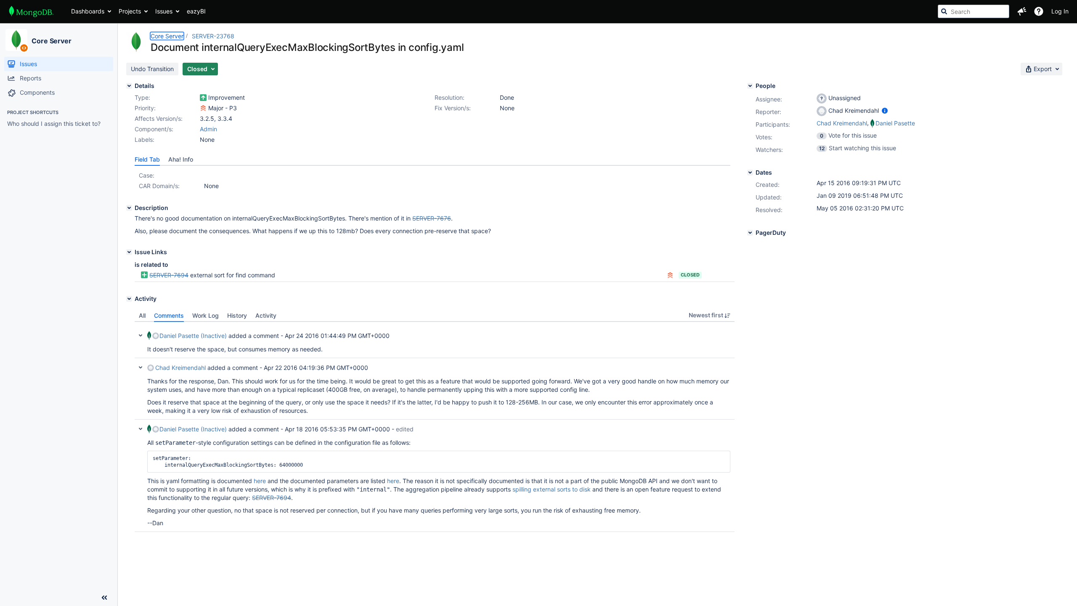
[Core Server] (16, 40)
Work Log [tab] (205, 315)
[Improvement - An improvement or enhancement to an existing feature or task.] (203, 97)
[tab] (147, 159)
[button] (1022, 11)
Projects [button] (130, 11)
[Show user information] (884, 110)
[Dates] (750, 172)
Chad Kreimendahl (180, 367)
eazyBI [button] (196, 11)
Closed (690, 275)
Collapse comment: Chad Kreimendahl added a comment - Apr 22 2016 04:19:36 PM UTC (140, 367)
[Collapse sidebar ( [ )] (104, 597)
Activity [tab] (265, 315)
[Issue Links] (129, 252)
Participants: (773, 124)
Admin (208, 129)
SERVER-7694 (168, 275)
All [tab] (142, 315)
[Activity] (129, 299)
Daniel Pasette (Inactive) (193, 335)
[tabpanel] (435, 427)
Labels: (144, 139)
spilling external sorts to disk (551, 489)
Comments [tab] (169, 315)
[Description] (129, 208)
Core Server (52, 40)
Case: (146, 175)
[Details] (129, 86)
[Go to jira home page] (31, 11)
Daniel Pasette (895, 123)
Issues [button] (163, 11)
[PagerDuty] (750, 233)
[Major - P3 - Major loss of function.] (203, 108)
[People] (750, 86)
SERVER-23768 (213, 36)
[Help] (1038, 11)
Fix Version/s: (453, 108)
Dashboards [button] (87, 11)
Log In (1060, 11)
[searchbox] (973, 11)
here (260, 480)
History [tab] (237, 315)
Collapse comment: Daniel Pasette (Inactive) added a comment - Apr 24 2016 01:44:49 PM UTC (140, 335)
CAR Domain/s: (159, 185)
